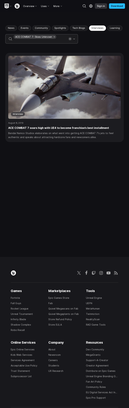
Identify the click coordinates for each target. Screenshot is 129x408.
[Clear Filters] (70, 39)
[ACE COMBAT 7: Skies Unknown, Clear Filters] (54, 37)
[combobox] (40, 41)
